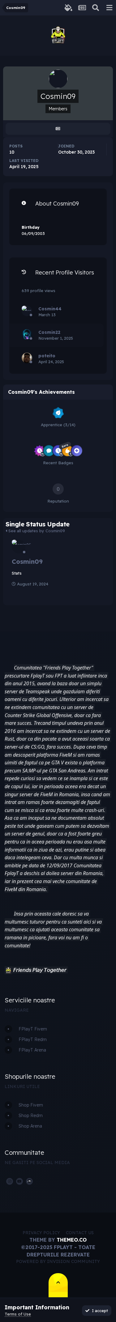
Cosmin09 (27, 561)
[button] (8, 970)
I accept (98, 1310)
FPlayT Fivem (33, 1029)
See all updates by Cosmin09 (36, 530)
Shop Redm (31, 1115)
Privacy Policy (41, 1232)
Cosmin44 (50, 309)
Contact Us (80, 1232)
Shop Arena (30, 1126)
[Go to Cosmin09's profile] (18, 546)
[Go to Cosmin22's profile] (27, 334)
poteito (46, 356)
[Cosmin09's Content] (58, 129)
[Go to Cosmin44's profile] (27, 311)
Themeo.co (72, 1240)
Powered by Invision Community (58, 1261)
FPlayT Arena (32, 1050)
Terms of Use (18, 1313)
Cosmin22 (49, 332)
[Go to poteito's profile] (27, 358)
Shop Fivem (31, 1105)
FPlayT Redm (33, 1039)
